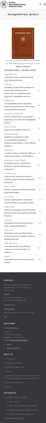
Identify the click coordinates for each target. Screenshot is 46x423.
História (9, 371)
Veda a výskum (13, 401)
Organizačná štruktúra (14, 363)
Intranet (9, 387)
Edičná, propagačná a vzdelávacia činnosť (23, 410)
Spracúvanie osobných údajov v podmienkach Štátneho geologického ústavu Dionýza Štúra (22, 377)
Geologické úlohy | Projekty (16, 397)
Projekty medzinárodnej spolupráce (21, 414)
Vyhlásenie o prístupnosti (15, 382)
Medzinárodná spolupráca (15, 418)
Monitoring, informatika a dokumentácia (23, 406)
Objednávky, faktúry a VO (15, 367)
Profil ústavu (10, 359)
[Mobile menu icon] (44, 4)
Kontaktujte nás (9, 305)
